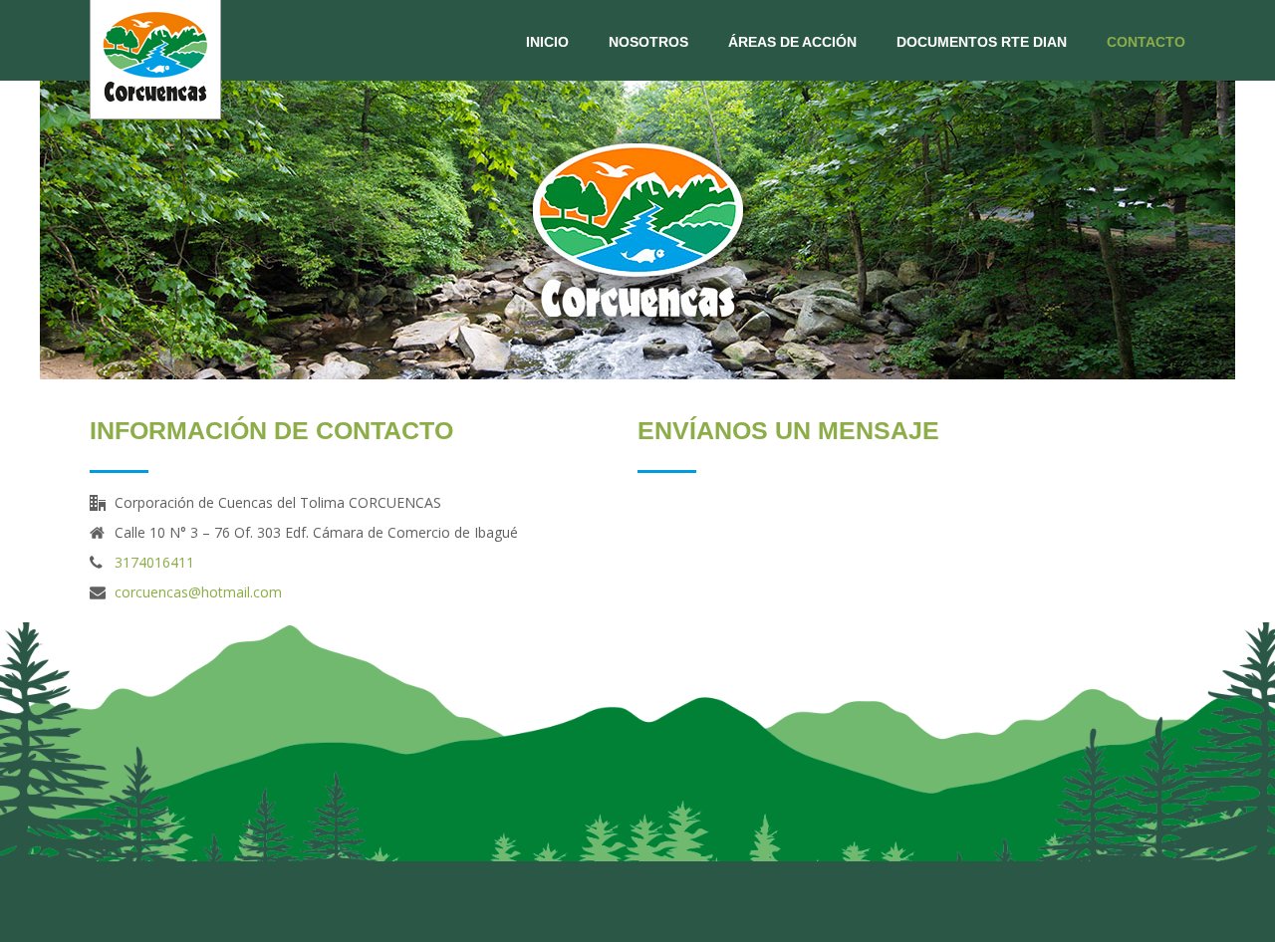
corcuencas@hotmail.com (198, 592)
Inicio (547, 42)
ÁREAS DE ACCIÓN (792, 42)
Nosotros (648, 42)
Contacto (1146, 42)
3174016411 (154, 563)
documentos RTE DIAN (981, 42)
